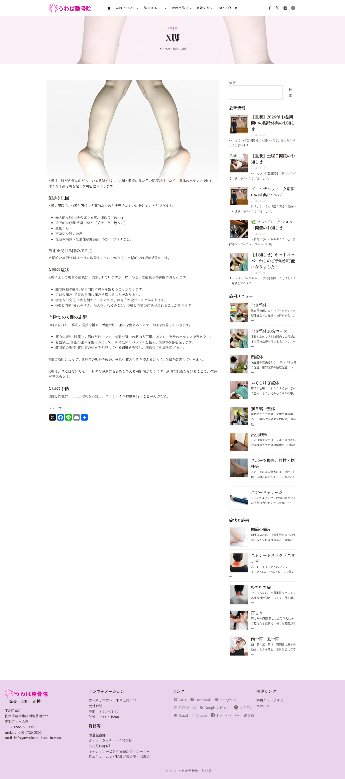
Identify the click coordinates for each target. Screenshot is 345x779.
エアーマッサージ (267, 492)
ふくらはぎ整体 (265, 383)
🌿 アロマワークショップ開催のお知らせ (272, 225)
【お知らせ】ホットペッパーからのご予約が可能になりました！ (273, 261)
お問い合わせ (228, 8)
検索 (232, 82)
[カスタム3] (293, 8)
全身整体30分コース (269, 331)
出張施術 (259, 434)
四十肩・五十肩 (265, 639)
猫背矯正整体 (263, 408)
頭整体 (257, 357)
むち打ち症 (261, 587)
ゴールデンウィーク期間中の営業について (273, 192)
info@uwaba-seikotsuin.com (37, 737)
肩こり (257, 613)
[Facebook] (269, 8)
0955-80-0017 (24, 726)
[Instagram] (285, 8)
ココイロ (263, 705)
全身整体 (259, 305)
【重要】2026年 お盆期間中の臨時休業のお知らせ (273, 123)
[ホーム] (160, 49)
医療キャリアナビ (270, 700)
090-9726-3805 (30, 732)
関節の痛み (261, 529)
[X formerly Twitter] (277, 8)
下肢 (170, 28)
